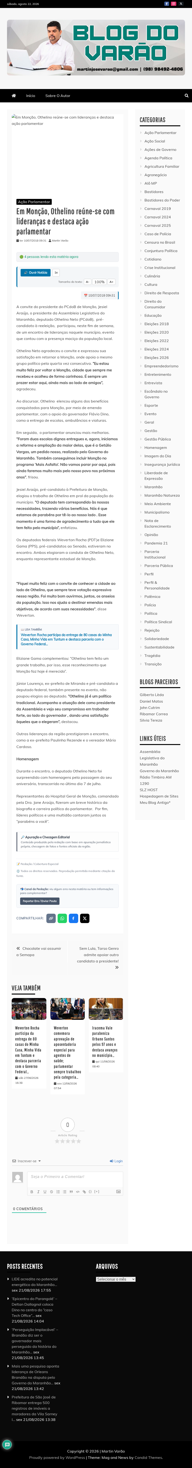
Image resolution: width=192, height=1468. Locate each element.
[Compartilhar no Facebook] (73, 918)
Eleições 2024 (156, 349)
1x (56, 272)
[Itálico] (38, 1192)
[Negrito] (32, 1192)
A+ (111, 281)
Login (118, 1161)
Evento (150, 413)
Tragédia (152, 655)
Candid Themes (148, 1457)
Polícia (150, 605)
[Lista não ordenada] (64, 1192)
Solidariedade (156, 638)
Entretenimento (157, 374)
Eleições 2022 (156, 340)
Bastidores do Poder (162, 200)
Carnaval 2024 (157, 217)
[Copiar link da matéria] (51, 918)
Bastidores (153, 191)
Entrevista (153, 382)
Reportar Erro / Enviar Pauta (40, 901)
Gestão (150, 430)
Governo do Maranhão (159, 770)
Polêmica (152, 596)
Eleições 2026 (156, 357)
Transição (153, 664)
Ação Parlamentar (34, 201)
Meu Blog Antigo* (155, 802)
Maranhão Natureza (162, 495)
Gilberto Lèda (152, 694)
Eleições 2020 (156, 332)
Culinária (152, 276)
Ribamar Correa (154, 714)
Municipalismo (157, 512)
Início (30, 95)
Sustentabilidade (159, 647)
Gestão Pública (157, 439)
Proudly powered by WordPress (57, 1457)
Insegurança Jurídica (162, 464)
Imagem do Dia (157, 456)
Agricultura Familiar (161, 166)
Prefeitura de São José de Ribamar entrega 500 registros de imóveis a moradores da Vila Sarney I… (34, 1408)
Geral (149, 422)
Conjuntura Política (160, 250)
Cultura (150, 284)
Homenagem (155, 447)
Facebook (166, 4)
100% (99, 281)
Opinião (151, 534)
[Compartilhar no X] (84, 918)
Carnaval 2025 (157, 225)
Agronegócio (155, 174)
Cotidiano (152, 259)
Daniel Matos (151, 701)
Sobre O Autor (57, 95)
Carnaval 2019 (157, 208)
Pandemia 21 (156, 543)
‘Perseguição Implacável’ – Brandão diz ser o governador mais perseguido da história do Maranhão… (35, 1340)
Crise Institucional (159, 267)
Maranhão (153, 486)
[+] (97, 1191)
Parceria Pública (158, 565)
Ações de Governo (160, 149)
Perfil (149, 574)
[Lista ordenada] (58, 1192)
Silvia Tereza (151, 720)
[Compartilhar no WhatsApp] (62, 918)
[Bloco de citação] (71, 1192)
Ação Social (154, 141)
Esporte (151, 405)
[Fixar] (51, 1192)
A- (87, 281)
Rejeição (151, 630)
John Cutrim (150, 707)
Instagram (173, 4)
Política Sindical (158, 621)
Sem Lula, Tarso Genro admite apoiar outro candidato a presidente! (98, 954)
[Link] (84, 1192)
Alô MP (150, 183)
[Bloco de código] (77, 1192)
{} (90, 1191)
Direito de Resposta (161, 293)
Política (150, 613)
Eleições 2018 (156, 323)
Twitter (181, 4)
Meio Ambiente (157, 503)
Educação (153, 315)
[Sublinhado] (45, 1192)
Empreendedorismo (161, 366)
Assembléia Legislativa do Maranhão (152, 758)
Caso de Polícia (157, 233)
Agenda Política (158, 158)
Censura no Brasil (159, 242)
